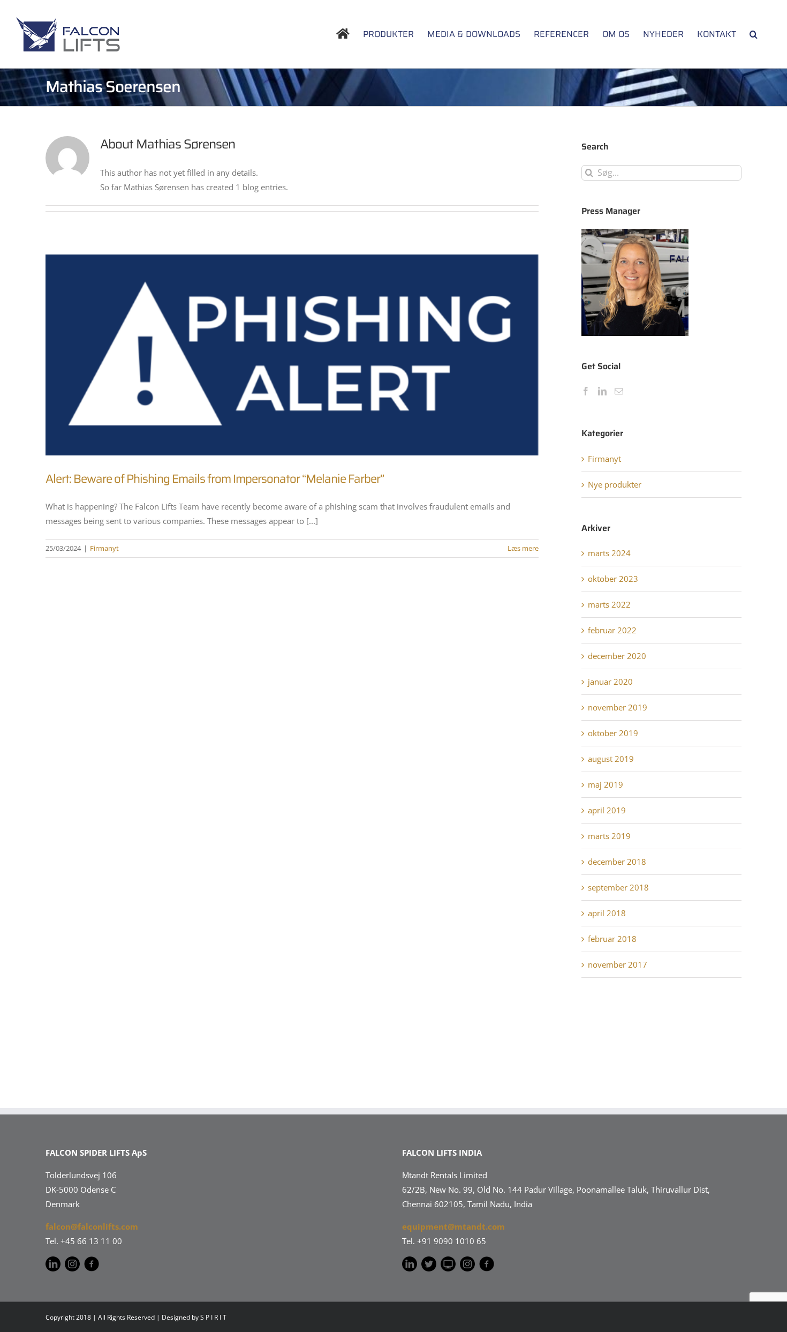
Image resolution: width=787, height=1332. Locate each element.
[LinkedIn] (602, 391)
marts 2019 (609, 835)
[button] (754, 34)
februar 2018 (612, 938)
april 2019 (607, 810)
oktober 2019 (613, 733)
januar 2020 (610, 681)
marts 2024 (609, 553)
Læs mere (523, 548)
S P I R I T (213, 1317)
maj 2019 (605, 784)
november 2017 (617, 964)
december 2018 (617, 861)
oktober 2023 (613, 578)
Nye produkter (614, 484)
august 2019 (611, 758)
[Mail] (619, 391)
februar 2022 (612, 630)
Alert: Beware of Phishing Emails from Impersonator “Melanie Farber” (215, 478)
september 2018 (618, 887)
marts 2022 (609, 604)
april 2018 (607, 913)
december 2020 (617, 655)
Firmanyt (104, 548)
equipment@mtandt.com (453, 1226)
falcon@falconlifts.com (92, 1226)
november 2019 (617, 707)
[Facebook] (585, 391)
